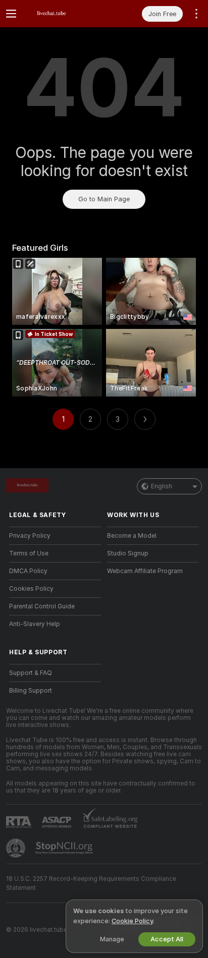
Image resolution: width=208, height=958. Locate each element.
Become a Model (132, 535)
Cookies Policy (31, 588)
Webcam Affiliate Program (145, 571)
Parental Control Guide (42, 606)
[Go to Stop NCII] (65, 848)
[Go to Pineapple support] (16, 848)
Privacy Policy (29, 535)
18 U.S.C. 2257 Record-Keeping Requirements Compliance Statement (91, 883)
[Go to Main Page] (63, 13)
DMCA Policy (28, 571)
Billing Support (30, 690)
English (161, 486)
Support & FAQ (30, 673)
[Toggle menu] (11, 13)
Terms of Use (28, 553)
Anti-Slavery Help (34, 624)
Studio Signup (127, 553)
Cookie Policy (132, 921)
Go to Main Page (104, 199)
